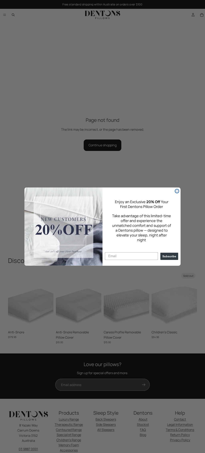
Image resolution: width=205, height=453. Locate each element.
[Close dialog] (177, 191)
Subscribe (169, 256)
